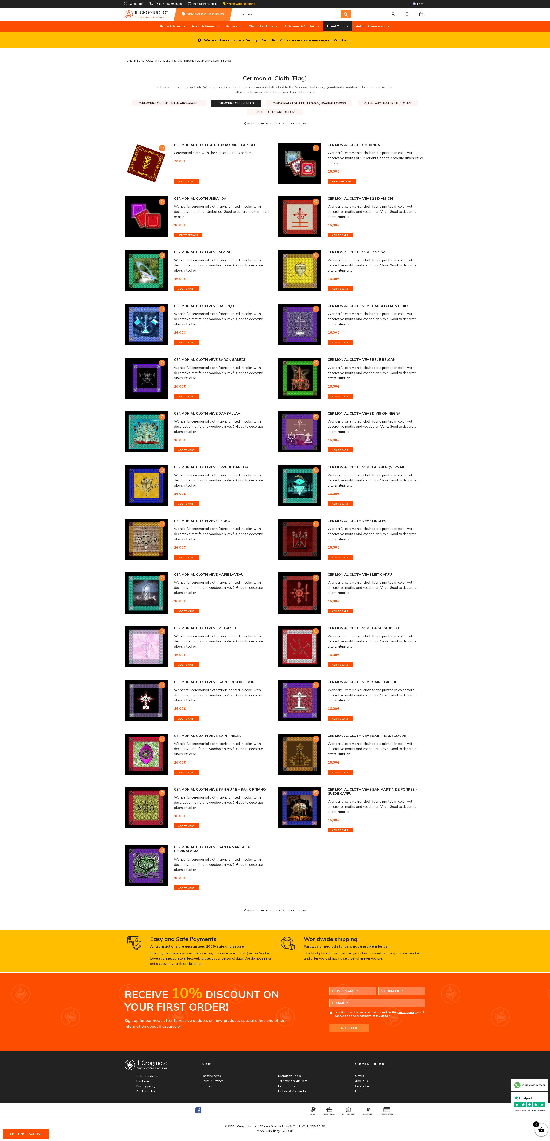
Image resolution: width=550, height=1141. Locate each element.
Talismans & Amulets (300, 26)
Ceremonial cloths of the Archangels (169, 103)
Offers (359, 1076)
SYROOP (287, 1131)
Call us (285, 40)
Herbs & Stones (203, 26)
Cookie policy (145, 1091)
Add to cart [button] (186, 181)
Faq (358, 1091)
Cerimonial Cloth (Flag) (236, 103)
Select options (342, 181)
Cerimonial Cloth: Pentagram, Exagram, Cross (309, 103)
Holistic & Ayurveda (370, 26)
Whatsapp (342, 40)
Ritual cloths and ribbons (175, 60)
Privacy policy (145, 1086)
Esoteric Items (170, 26)
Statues (232, 26)
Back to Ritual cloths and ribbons (276, 123)
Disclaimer (143, 1081)
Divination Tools (261, 26)
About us (361, 1081)
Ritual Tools (336, 26)
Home (129, 60)
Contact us (362, 1086)
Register (349, 1028)
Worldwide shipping (240, 3)
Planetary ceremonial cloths (387, 103)
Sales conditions (148, 1076)
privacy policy (406, 1012)
